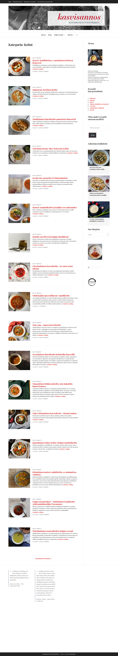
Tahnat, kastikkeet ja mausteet (99, 104)
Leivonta (92, 106)
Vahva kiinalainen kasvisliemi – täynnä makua (55, 413)
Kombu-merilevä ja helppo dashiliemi (51, 236)
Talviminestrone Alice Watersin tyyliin (51, 148)
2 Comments (42, 306)
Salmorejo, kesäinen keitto (45, 89)
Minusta (70, 35)
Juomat (92, 110)
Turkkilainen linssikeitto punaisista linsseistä (54, 119)
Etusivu (43, 35)
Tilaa (92, 135)
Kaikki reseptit (58, 35)
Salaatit (92, 100)
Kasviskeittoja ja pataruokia (45, 1)
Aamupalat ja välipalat (97, 108)
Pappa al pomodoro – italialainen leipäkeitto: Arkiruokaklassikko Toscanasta (54, 502)
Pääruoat (92, 98)
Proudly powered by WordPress (50, 654)
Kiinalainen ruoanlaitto (30, 1)
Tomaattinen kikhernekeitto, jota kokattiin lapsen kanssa (52, 385)
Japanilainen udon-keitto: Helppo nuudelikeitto (55, 442)
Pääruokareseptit (17, 1)
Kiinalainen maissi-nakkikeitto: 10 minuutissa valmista (54, 473)
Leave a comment (44, 71)
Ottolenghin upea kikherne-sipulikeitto (51, 295)
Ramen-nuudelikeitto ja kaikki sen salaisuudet (55, 207)
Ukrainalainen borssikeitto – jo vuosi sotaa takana (53, 267)
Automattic (72, 654)
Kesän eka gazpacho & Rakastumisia (50, 178)
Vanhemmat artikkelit (43, 558)
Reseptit (39, 58)
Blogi (9, 1)
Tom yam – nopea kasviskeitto (47, 325)
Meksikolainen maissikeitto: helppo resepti (53, 531)
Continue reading (38, 69)
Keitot (34, 58)
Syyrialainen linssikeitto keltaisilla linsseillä (54, 354)
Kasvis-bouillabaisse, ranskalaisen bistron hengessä (53, 61)
